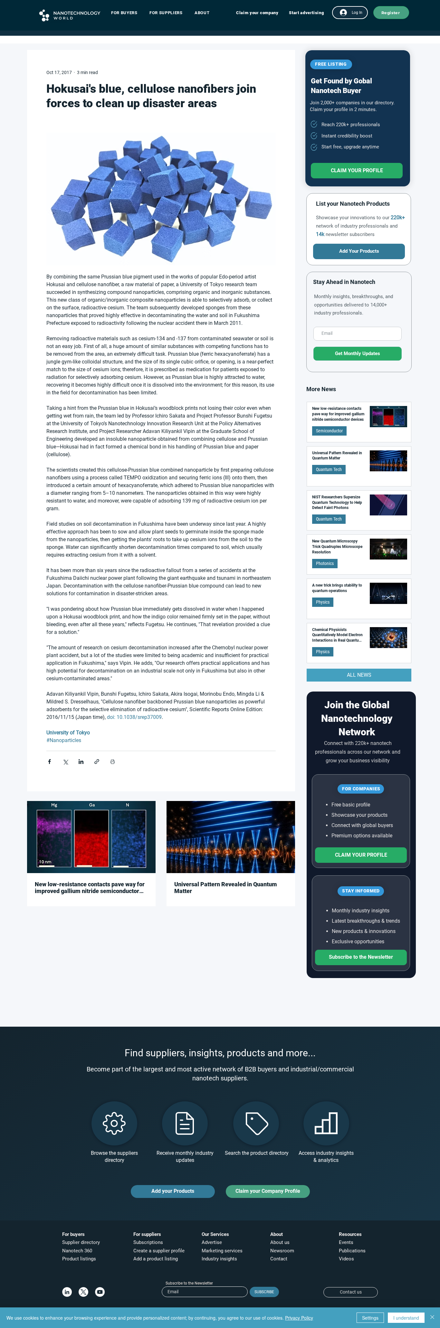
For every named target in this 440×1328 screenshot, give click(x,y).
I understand (406, 1317)
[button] (127, 12)
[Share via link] (97, 761)
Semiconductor (329, 430)
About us (280, 1242)
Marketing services (222, 1251)
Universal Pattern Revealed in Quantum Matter (225, 887)
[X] (83, 1292)
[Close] (432, 1318)
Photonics (325, 563)
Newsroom (282, 1251)
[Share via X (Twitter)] (65, 761)
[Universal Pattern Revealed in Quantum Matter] (231, 837)
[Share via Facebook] (49, 761)
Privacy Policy (299, 1317)
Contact (279, 1259)
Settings (370, 1317)
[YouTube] (100, 1292)
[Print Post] (113, 761)
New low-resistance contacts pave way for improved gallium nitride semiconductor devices (90, 887)
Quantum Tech (329, 469)
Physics (323, 602)
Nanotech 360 (77, 1251)
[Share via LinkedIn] (81, 761)
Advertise (212, 1242)
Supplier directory (81, 1242)
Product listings (79, 1259)
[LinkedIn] (67, 1292)
